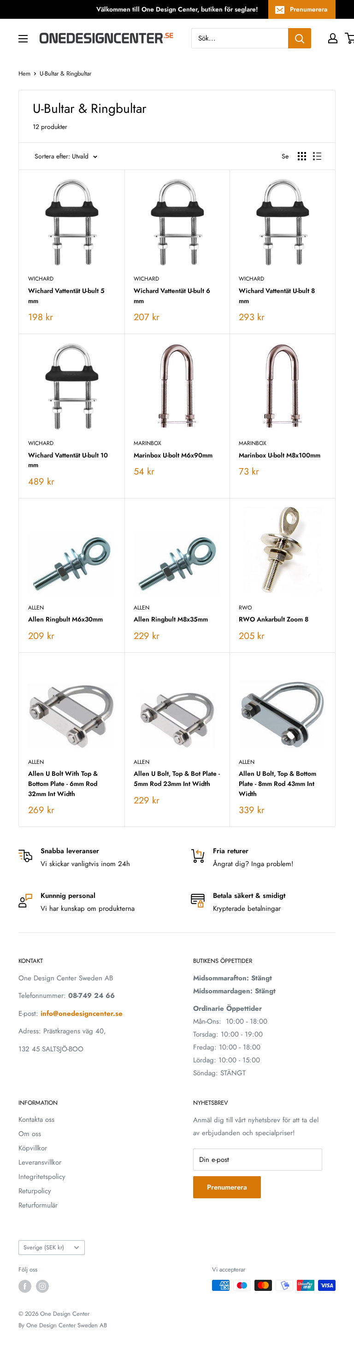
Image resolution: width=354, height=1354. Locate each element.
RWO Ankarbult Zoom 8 (273, 619)
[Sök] (299, 38)
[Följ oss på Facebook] (24, 1286)
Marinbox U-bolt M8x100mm (279, 455)
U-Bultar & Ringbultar (65, 73)
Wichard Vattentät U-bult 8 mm (277, 295)
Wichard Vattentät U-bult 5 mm (66, 295)
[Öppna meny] (23, 38)
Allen (36, 608)
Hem (24, 73)
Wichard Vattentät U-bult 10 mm (68, 460)
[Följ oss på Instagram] (42, 1286)
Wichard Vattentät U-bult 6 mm (172, 295)
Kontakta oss (36, 1119)
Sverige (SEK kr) (44, 1247)
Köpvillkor (32, 1148)
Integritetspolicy (41, 1177)
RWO (245, 608)
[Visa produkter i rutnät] (302, 156)
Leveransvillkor (39, 1162)
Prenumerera (308, 9)
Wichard (40, 279)
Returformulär (38, 1205)
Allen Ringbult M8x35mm (171, 619)
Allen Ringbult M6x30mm (65, 619)
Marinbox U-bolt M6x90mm (173, 455)
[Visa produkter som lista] (317, 156)
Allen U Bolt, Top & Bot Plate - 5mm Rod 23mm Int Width (177, 778)
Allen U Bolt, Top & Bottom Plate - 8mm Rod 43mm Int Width (277, 783)
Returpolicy (34, 1191)
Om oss (29, 1134)
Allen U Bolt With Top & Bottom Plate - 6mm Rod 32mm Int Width (63, 783)
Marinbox (147, 443)
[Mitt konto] (332, 38)
